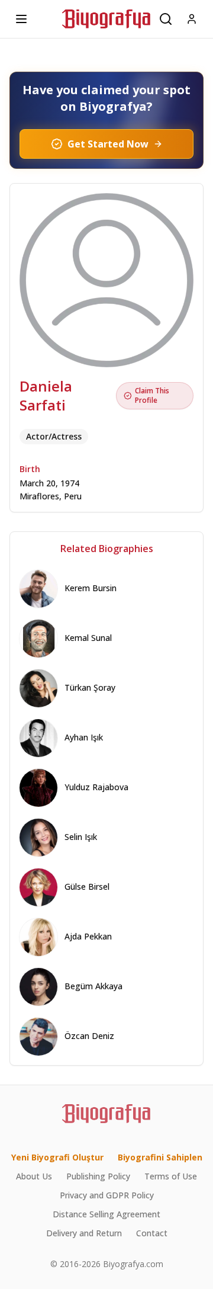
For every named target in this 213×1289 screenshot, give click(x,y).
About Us (34, 1176)
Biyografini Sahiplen (160, 1157)
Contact (151, 1233)
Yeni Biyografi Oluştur (57, 1157)
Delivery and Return (84, 1233)
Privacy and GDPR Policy (107, 1195)
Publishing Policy (98, 1176)
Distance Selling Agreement (106, 1214)
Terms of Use (170, 1176)
